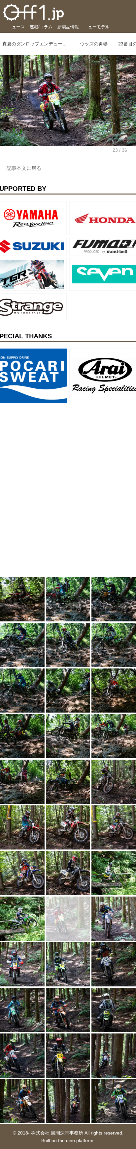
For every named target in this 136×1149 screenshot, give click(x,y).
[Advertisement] (49, 447)
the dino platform (75, 1140)
